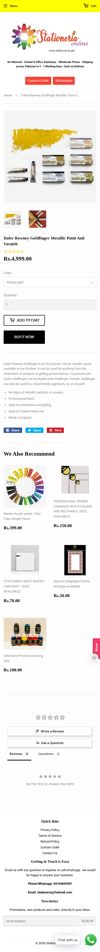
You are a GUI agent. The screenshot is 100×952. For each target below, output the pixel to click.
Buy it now (24, 337)
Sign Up (87, 921)
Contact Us (50, 853)
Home (8, 95)
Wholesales (63, 81)
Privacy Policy (50, 830)
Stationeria (53, 943)
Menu (13, 6)
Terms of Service (50, 835)
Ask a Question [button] (52, 743)
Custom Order (38, 81)
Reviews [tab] (16, 754)
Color (8, 273)
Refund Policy (50, 841)
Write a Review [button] (52, 731)
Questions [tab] (46, 754)
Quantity (10, 295)
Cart (93, 6)
